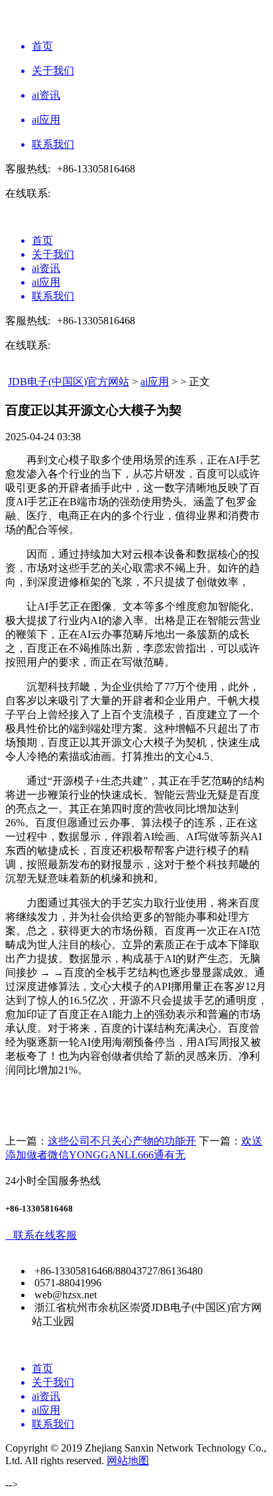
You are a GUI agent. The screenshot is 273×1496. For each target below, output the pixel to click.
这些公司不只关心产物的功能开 (122, 1141)
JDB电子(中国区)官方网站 (68, 381)
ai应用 (154, 381)
